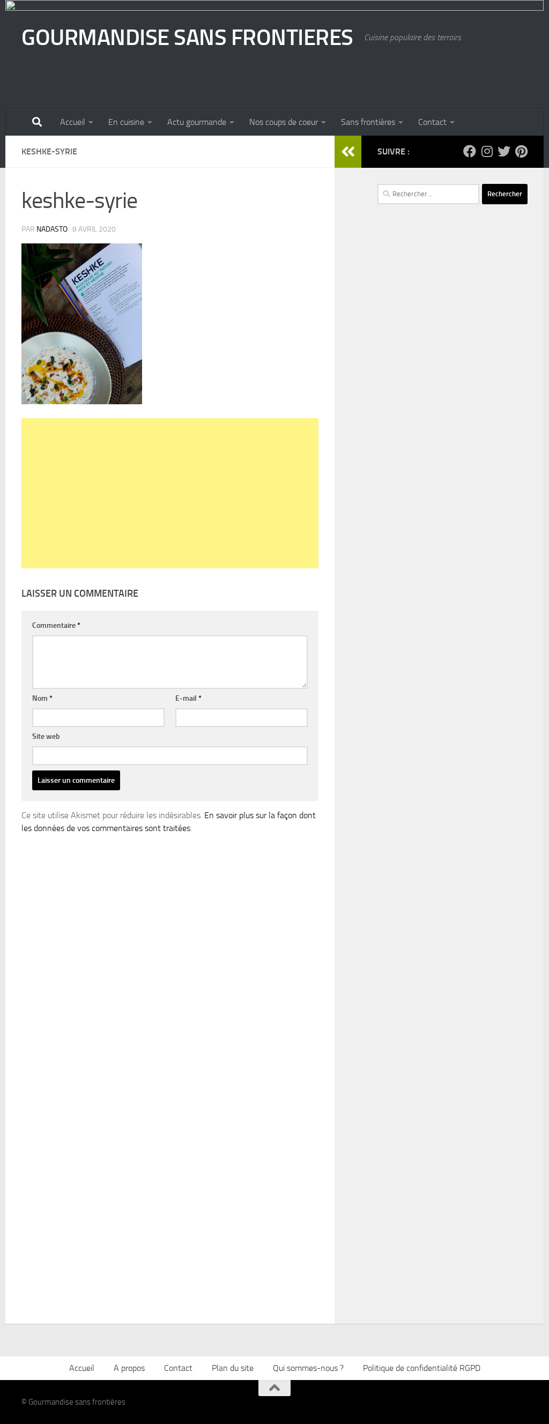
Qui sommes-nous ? (308, 1368)
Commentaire (56, 625)
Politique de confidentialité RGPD (421, 1368)
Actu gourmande (196, 122)
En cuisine (126, 122)
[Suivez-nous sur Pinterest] (521, 151)
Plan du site (233, 1368)
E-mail (188, 698)
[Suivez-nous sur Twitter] (504, 151)
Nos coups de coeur (283, 122)
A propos (129, 1368)
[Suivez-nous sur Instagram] (486, 151)
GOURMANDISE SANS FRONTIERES (187, 37)
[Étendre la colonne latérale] (348, 152)
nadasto (52, 229)
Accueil (72, 122)
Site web (46, 736)
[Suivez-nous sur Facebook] (469, 151)
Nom (42, 698)
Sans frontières (368, 122)
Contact (432, 122)
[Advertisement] (169, 493)
